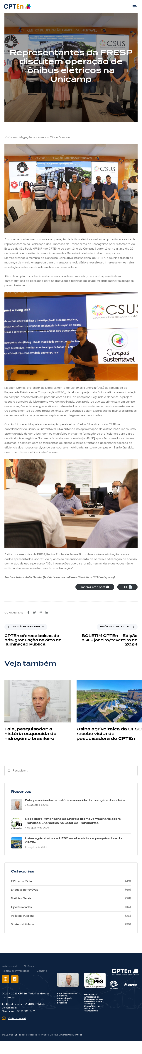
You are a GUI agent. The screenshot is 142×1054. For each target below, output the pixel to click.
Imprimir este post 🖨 (95, 587)
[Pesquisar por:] (71, 770)
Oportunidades (21, 907)
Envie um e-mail (17, 1018)
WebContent (75, 1034)
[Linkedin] (14, 979)
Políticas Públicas (22, 916)
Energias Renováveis (24, 890)
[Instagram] (5, 979)
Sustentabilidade (22, 924)
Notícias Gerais (21, 898)
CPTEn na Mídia (21, 881)
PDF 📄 (127, 587)
